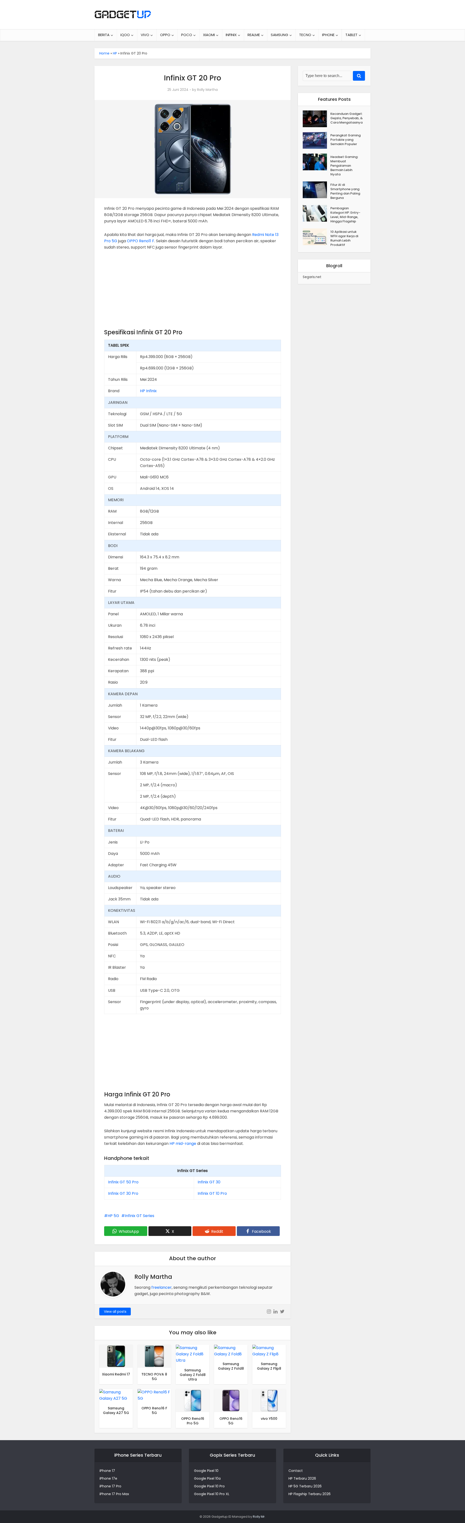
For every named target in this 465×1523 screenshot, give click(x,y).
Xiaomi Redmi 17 (116, 1374)
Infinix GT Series (139, 1215)
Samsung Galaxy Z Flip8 (269, 1366)
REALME (254, 34)
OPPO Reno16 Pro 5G (192, 1421)
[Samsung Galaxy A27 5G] (116, 1395)
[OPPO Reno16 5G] (231, 1400)
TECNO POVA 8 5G (154, 1376)
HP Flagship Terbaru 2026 (309, 1494)
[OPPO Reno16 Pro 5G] (192, 1400)
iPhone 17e (108, 1478)
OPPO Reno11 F (140, 241)
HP (115, 53)
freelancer (161, 1287)
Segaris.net (312, 276)
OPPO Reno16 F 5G (154, 1410)
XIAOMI (209, 34)
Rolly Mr (259, 1516)
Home (104, 53)
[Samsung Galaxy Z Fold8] (231, 1350)
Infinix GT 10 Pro (212, 1193)
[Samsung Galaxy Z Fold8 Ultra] (192, 1354)
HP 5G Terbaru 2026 (305, 1486)
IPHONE (328, 34)
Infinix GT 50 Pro (123, 1182)
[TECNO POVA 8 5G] (154, 1356)
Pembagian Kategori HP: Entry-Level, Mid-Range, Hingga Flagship (345, 215)
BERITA (103, 34)
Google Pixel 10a (207, 1478)
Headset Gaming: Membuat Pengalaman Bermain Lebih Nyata (344, 166)
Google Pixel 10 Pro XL (211, 1494)
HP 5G (113, 1215)
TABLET (351, 34)
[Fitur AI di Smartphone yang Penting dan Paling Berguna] (316, 189)
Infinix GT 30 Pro (123, 1193)
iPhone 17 (107, 1470)
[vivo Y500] (269, 1400)
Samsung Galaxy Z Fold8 (231, 1366)
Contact (295, 1470)
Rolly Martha (207, 89)
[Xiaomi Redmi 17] (116, 1356)
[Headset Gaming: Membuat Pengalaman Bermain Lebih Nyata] (316, 162)
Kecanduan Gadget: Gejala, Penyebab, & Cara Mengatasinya (346, 118)
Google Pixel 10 (206, 1470)
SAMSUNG (279, 34)
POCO (186, 34)
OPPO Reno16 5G (230, 1421)
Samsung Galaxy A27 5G (116, 1410)
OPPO (165, 34)
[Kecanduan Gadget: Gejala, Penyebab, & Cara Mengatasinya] (316, 118)
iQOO (125, 34)
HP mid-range (183, 1143)
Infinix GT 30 (209, 1182)
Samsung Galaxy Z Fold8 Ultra (193, 1375)
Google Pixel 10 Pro (209, 1486)
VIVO (145, 34)
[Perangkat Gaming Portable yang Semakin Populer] (316, 140)
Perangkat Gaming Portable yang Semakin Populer (345, 139)
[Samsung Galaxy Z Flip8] (269, 1350)
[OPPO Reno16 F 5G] (154, 1395)
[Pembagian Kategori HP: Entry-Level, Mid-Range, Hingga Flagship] (316, 213)
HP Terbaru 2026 (302, 1478)
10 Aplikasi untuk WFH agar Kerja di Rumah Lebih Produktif (344, 238)
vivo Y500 (269, 1418)
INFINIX (231, 34)
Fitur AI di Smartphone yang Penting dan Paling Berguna (345, 191)
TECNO (305, 34)
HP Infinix (148, 391)
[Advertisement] (192, 292)
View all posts (115, 1311)
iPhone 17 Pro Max (114, 1494)
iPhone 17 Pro (110, 1486)
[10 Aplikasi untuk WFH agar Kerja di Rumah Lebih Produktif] (316, 236)
